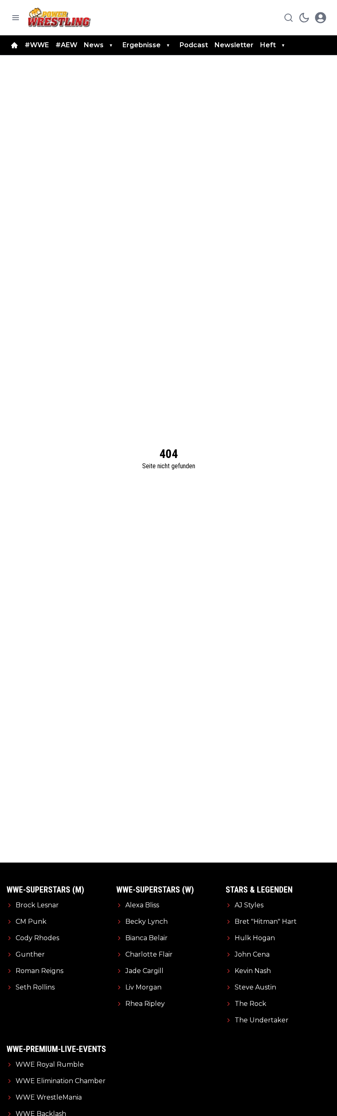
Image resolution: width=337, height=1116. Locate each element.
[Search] (288, 18)
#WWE (37, 45)
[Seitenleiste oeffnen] (16, 18)
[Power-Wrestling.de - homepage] (60, 17)
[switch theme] (304, 17)
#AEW (66, 45)
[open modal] (320, 17)
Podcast (194, 45)
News (94, 45)
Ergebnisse (141, 45)
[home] (14, 45)
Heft (268, 45)
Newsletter (234, 45)
